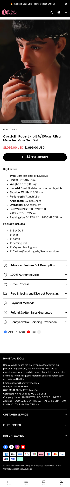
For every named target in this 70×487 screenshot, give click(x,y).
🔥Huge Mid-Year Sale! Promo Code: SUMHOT (32, 4)
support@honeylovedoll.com (25, 383)
